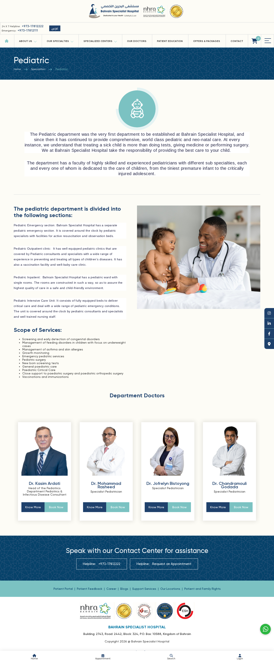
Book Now (56, 507)
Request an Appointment (171, 564)
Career (111, 588)
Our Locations (170, 588)
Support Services (144, 588)
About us (25, 41)
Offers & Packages (206, 41)
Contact (237, 41)
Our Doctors (136, 41)
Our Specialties (58, 41)
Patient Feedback (90, 588)
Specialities (38, 69)
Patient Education (170, 41)
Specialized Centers (97, 41)
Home (17, 69)
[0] (255, 41)
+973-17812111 (28, 30)
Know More (33, 507)
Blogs (124, 588)
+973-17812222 (32, 26)
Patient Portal (64, 588)
